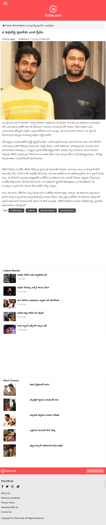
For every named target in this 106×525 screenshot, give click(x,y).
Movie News (19, 25)
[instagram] (12, 487)
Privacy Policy (8, 502)
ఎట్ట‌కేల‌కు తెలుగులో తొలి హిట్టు (42, 431)
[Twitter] (7, 487)
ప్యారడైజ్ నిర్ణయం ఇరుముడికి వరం (44, 400)
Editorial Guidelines (10, 498)
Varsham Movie (67, 210)
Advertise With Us (9, 507)
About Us (5, 493)
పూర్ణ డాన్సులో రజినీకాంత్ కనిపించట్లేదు (47, 446)
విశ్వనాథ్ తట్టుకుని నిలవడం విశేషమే (45, 416)
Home (8, 25)
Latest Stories (11, 270)
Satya (12, 39)
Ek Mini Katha (16, 210)
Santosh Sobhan (48, 210)
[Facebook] (2, 487)
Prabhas (31, 210)
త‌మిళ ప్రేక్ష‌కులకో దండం (39, 385)
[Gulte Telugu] (53, 10)
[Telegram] (18, 487)
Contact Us (6, 512)
